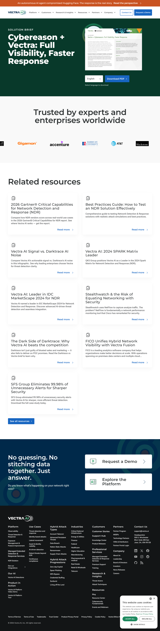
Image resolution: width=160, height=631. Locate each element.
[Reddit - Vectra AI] (147, 556)
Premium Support (99, 565)
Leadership (117, 559)
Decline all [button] (147, 619)
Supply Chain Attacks (58, 554)
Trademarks (41, 617)
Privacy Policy (86, 617)
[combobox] (150, 598)
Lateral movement (36, 540)
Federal (74, 544)
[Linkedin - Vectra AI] (135, 550)
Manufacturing (76, 555)
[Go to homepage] (17, 12)
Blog (94, 594)
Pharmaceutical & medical (78, 559)
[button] (138, 624)
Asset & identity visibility (35, 545)
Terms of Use (29, 617)
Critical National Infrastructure (77, 532)
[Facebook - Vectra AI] (147, 550)
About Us (116, 556)
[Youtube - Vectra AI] (135, 556)
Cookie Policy (100, 617)
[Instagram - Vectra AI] (141, 556)
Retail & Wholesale (78, 568)
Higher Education (77, 551)
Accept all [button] (130, 619)
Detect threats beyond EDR (37, 554)
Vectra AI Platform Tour (15, 596)
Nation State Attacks (58, 547)
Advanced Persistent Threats (58, 539)
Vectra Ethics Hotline (116, 617)
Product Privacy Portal (69, 617)
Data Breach (55, 543)
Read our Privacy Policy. (144, 614)
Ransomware (55, 551)
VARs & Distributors (120, 542)
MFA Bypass (55, 574)
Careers (116, 573)
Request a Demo (143, 12)
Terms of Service (14, 617)
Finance (74, 540)
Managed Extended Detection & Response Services (16, 553)
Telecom (74, 571)
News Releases (119, 570)
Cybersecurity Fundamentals (97, 603)
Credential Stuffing (57, 578)
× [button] (154, 599)
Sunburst (53, 581)
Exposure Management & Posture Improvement (16, 543)
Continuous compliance (33, 560)
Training (95, 568)
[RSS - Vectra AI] (141, 562)
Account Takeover (57, 534)
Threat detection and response (37, 532)
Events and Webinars (100, 607)
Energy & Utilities (77, 537)
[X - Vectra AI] (141, 550)
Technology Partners (121, 538)
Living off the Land (57, 585)
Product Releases (99, 544)
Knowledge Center (99, 540)
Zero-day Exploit (56, 567)
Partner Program (119, 531)
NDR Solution (13, 561)
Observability (13, 531)
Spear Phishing (56, 571)
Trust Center (53, 617)
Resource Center (98, 598)
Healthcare (75, 548)
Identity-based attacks (37, 537)
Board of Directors (120, 563)
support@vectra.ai (141, 531)
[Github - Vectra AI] (135, 562)
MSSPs (116, 535)
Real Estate (75, 564)
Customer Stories (101, 531)
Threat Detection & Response (15, 536)
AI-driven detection (36, 550)
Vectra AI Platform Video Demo (15, 591)
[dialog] (139, 612)
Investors (116, 566)
